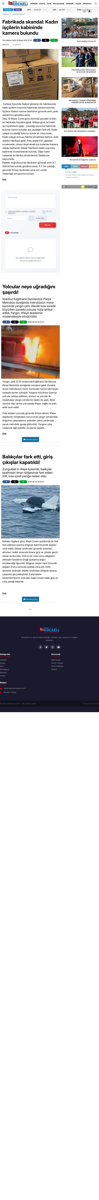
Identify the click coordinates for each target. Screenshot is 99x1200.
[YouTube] (58, 647)
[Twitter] (46, 647)
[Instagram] (52, 647)
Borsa (18, 10)
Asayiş (42, 4)
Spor (49, 4)
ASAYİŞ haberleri (18, 14)
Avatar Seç (40, 218)
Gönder (48, 225)
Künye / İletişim (57, 663)
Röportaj (87, 4)
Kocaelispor (58, 4)
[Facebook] (40, 647)
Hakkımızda (56, 660)
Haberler (5, 14)
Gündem (33, 4)
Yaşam (78, 4)
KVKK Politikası (57, 666)
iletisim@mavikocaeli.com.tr (15, 688)
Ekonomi (69, 4)
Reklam (54, 669)
